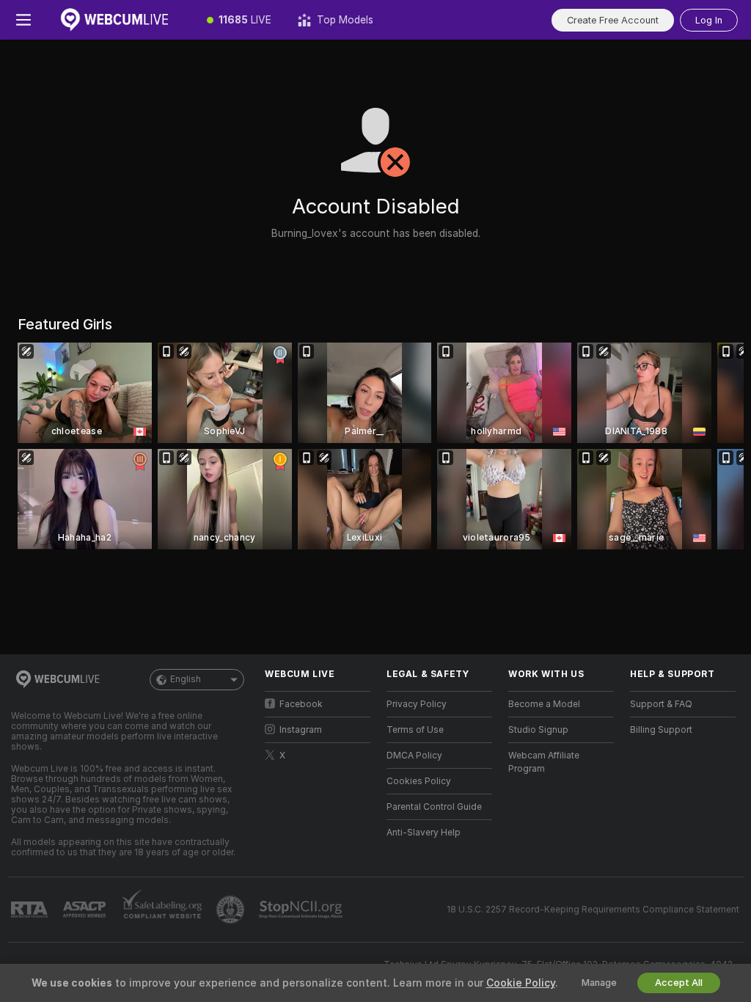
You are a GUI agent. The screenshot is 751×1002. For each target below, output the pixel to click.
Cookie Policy (520, 983)
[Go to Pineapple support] (231, 910)
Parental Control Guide (434, 807)
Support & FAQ (661, 704)
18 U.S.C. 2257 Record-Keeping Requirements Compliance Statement (593, 909)
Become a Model (544, 704)
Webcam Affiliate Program (543, 762)
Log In (708, 20)
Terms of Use (415, 730)
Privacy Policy (417, 704)
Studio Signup (538, 730)
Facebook (301, 704)
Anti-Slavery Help (424, 832)
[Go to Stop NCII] (302, 909)
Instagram (300, 730)
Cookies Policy (419, 781)
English (185, 679)
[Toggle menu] (23, 20)
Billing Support (661, 730)
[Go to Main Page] (120, 20)
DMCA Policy (414, 755)
